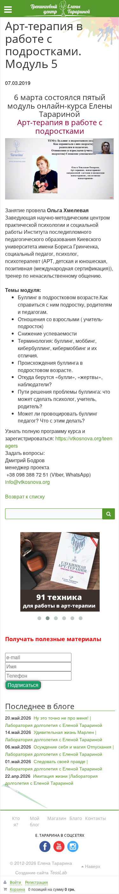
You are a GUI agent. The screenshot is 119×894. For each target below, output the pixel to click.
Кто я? (16, 821)
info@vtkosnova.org (27, 481)
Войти (16, 882)
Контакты (95, 818)
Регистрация (36, 882)
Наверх (92, 866)
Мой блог (34, 821)
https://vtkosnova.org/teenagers (58, 442)
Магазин (56, 818)
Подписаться (23, 684)
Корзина (17, 889)
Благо (75, 818)
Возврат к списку (25, 496)
